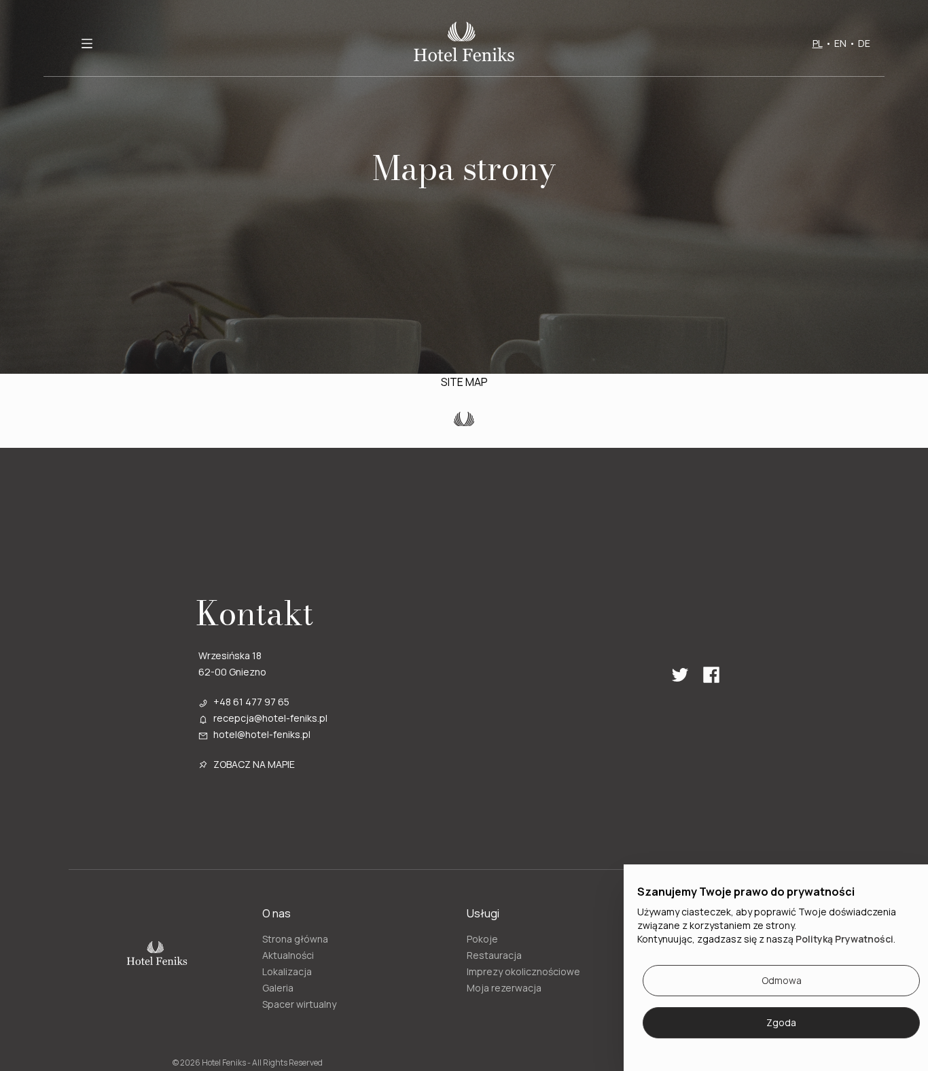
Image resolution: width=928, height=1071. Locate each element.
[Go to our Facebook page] (711, 674)
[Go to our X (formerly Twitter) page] (680, 674)
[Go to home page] (464, 43)
